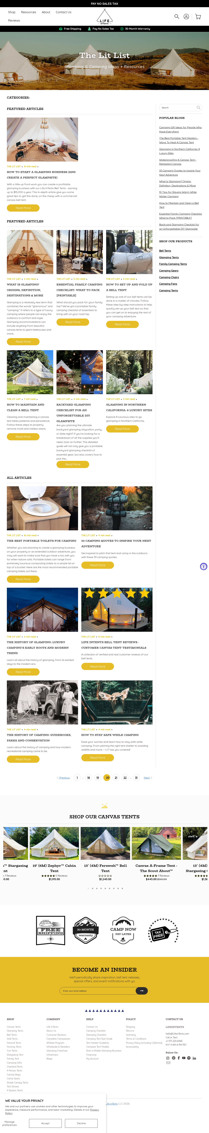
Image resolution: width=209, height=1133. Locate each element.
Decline (81, 1123)
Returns (130, 1030)
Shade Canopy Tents (17, 1082)
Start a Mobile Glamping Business (103, 1050)
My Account (92, 1058)
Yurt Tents (12, 1050)
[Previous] (9, 852)
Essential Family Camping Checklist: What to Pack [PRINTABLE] (79, 290)
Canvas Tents (14, 1026)
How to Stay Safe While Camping (110, 735)
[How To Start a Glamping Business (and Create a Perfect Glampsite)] (42, 140)
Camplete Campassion (58, 1038)
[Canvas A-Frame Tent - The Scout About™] (156, 843)
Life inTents (52, 1026)
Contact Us (92, 1026)
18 (88, 777)
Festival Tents (14, 1042)
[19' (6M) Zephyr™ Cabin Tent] (54, 843)
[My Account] (186, 16)
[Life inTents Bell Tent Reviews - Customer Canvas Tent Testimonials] (117, 610)
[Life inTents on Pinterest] (173, 1058)
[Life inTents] (104, 16)
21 (116, 777)
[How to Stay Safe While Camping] (117, 703)
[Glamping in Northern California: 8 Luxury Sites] (129, 372)
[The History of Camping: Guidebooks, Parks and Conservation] (42, 703)
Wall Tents (12, 1038)
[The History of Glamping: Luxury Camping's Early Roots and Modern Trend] (42, 610)
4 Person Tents (14, 1070)
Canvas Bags (14, 1074)
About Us (51, 1030)
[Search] (177, 16)
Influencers (52, 1054)
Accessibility (132, 1046)
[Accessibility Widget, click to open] (203, 566)
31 (136, 777)
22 (125, 777)
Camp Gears (13, 1078)
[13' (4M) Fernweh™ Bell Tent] (105, 843)
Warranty (131, 1034)
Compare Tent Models (97, 1046)
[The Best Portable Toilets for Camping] (42, 509)
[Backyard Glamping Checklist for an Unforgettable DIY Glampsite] (79, 372)
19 (97, 777)
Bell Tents (12, 1034)
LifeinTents (175, 1027)
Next (147, 777)
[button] (11, 12)
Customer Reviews (56, 1034)
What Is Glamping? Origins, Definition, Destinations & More (25, 290)
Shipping (130, 1026)
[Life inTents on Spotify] (189, 1058)
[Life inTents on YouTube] (183, 1058)
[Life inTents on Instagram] (168, 1058)
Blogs (49, 1058)
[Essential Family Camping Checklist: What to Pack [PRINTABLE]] (79, 252)
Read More (23, 208)
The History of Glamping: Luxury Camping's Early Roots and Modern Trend (38, 647)
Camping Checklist (96, 1030)
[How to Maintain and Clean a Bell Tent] (30, 372)
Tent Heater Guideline (97, 1042)
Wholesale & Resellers (58, 1046)
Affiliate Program (55, 1042)
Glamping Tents (15, 1030)
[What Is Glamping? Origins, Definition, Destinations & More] (30, 252)
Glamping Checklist (96, 1034)
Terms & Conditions (136, 1038)
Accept (45, 1123)
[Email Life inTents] (168, 1063)
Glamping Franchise (57, 1050)
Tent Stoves (13, 1086)
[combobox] (180, 107)
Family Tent (13, 1058)
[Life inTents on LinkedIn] (194, 1058)
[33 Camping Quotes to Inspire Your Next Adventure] (117, 509)
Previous (64, 777)
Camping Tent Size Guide (99, 1038)
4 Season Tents (15, 1090)
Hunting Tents (14, 1046)
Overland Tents (15, 1066)
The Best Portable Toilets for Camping (41, 541)
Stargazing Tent (15, 1054)
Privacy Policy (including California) (144, 1042)
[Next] (202, 852)
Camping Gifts (14, 1062)
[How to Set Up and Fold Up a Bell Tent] (129, 252)
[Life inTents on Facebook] (178, 1058)
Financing (91, 1054)
